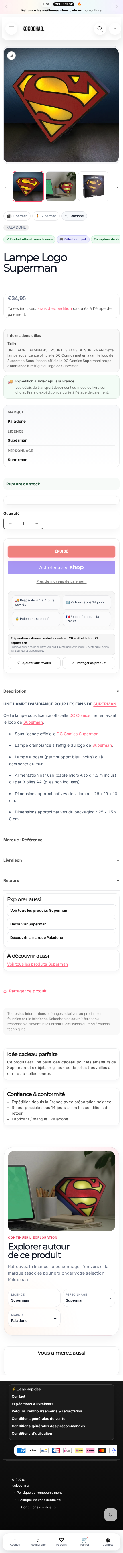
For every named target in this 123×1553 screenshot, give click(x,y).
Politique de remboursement (39, 1493)
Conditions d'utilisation (32, 1433)
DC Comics (79, 715)
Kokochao (20, 1485)
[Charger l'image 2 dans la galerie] (61, 186)
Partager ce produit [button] (28, 990)
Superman (17, 440)
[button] (115, 29)
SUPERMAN (104, 703)
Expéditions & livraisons (32, 1404)
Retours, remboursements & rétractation (47, 1411)
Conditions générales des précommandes (48, 1426)
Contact (18, 1396)
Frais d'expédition (54, 308)
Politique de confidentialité (39, 1500)
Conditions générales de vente (38, 1418)
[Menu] (11, 29)
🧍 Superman (45, 216)
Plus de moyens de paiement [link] (62, 581)
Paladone (17, 421)
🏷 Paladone (74, 216)
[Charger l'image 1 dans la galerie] (28, 186)
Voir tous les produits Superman (37, 964)
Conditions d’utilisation (39, 1507)
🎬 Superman (17, 216)
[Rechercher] (100, 29)
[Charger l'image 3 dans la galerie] (93, 186)
